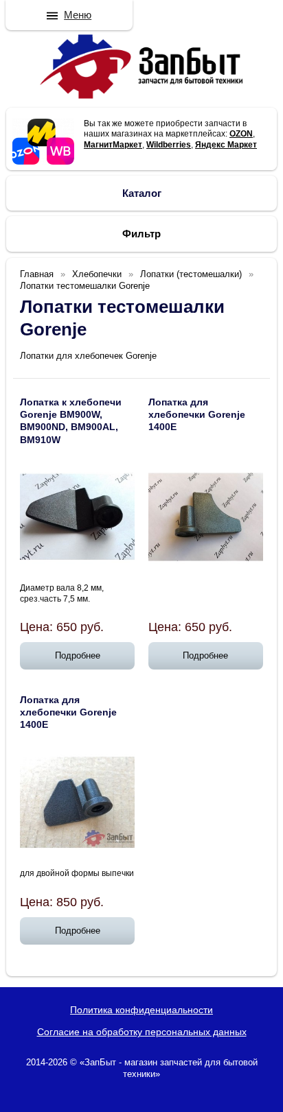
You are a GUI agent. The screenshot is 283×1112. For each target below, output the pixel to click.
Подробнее (77, 655)
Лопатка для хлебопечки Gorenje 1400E (196, 414)
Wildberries (168, 145)
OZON (241, 134)
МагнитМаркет (113, 145)
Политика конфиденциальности (141, 1009)
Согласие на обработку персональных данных (142, 1031)
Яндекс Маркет (226, 145)
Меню (77, 15)
